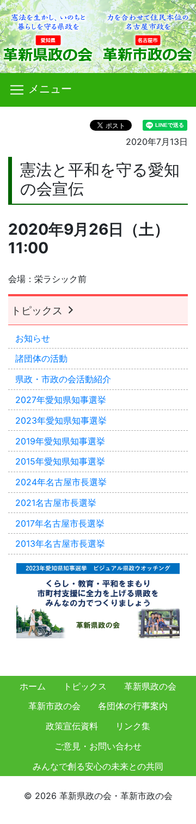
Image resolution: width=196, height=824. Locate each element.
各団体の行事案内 (133, 705)
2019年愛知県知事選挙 (60, 441)
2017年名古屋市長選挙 (60, 523)
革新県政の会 (150, 686)
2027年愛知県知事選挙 (60, 399)
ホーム (33, 686)
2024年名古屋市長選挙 (61, 482)
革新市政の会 (54, 705)
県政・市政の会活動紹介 (63, 379)
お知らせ (32, 338)
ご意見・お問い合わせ (98, 746)
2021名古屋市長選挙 (55, 502)
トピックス (38, 310)
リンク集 (132, 726)
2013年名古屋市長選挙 (60, 543)
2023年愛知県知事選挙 (61, 420)
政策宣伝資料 (72, 726)
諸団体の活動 (41, 358)
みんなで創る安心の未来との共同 (98, 766)
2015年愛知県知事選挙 (60, 461)
